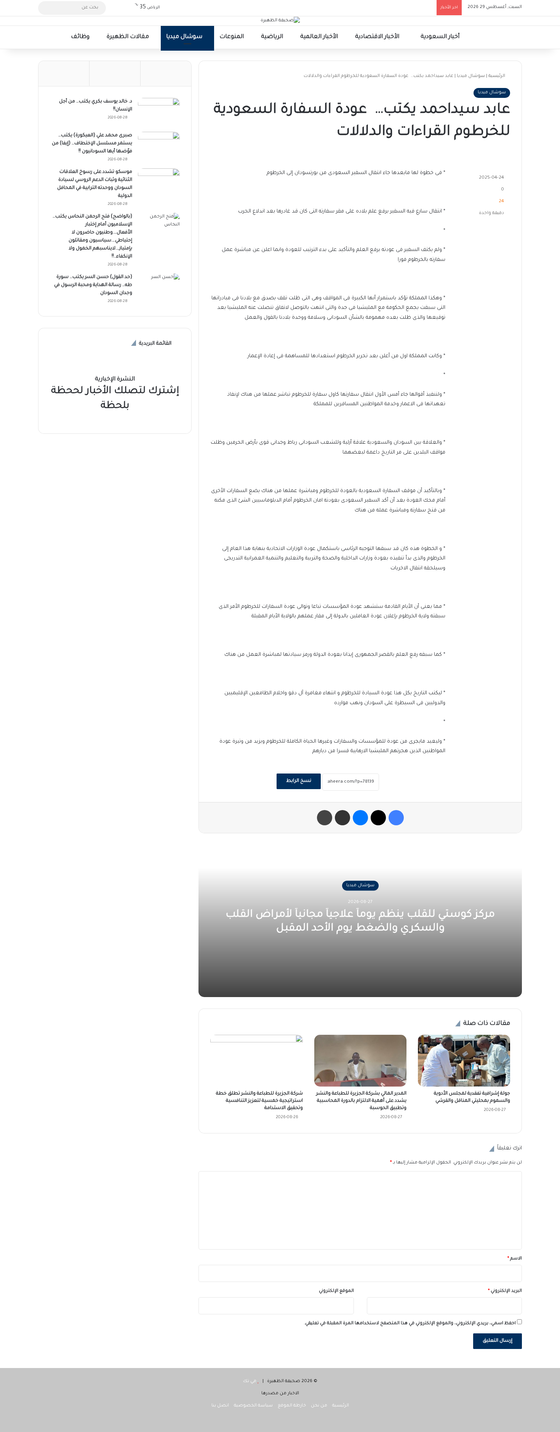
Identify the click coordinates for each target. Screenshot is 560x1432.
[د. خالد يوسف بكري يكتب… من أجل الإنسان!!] (159, 112)
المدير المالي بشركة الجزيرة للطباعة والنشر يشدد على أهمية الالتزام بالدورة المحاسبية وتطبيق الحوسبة (361, 1101)
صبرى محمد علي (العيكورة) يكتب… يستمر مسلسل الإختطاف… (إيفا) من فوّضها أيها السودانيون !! (92, 143)
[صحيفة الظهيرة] (280, 21)
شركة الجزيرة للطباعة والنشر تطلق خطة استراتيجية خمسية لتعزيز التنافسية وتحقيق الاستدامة (259, 1101)
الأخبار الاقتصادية (378, 37)
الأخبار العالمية (319, 37)
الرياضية (273, 37)
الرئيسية (497, 76)
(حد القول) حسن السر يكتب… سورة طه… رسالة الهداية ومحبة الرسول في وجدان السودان (93, 285)
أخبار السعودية (441, 37)
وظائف (81, 37)
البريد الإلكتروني (505, 1291)
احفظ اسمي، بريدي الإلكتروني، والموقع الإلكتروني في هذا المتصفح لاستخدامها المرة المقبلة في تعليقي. (410, 1323)
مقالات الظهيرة (128, 37)
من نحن (319, 1405)
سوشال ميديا (185, 37)
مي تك (249, 1381)
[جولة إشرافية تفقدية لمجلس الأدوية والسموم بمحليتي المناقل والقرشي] (464, 1061)
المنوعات (232, 37)
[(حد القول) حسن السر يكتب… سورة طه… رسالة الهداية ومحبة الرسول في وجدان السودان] (159, 287)
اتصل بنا (220, 1405)
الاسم (514, 1258)
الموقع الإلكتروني (336, 1291)
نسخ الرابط (298, 781)
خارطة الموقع (292, 1405)
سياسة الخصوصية (253, 1405)
